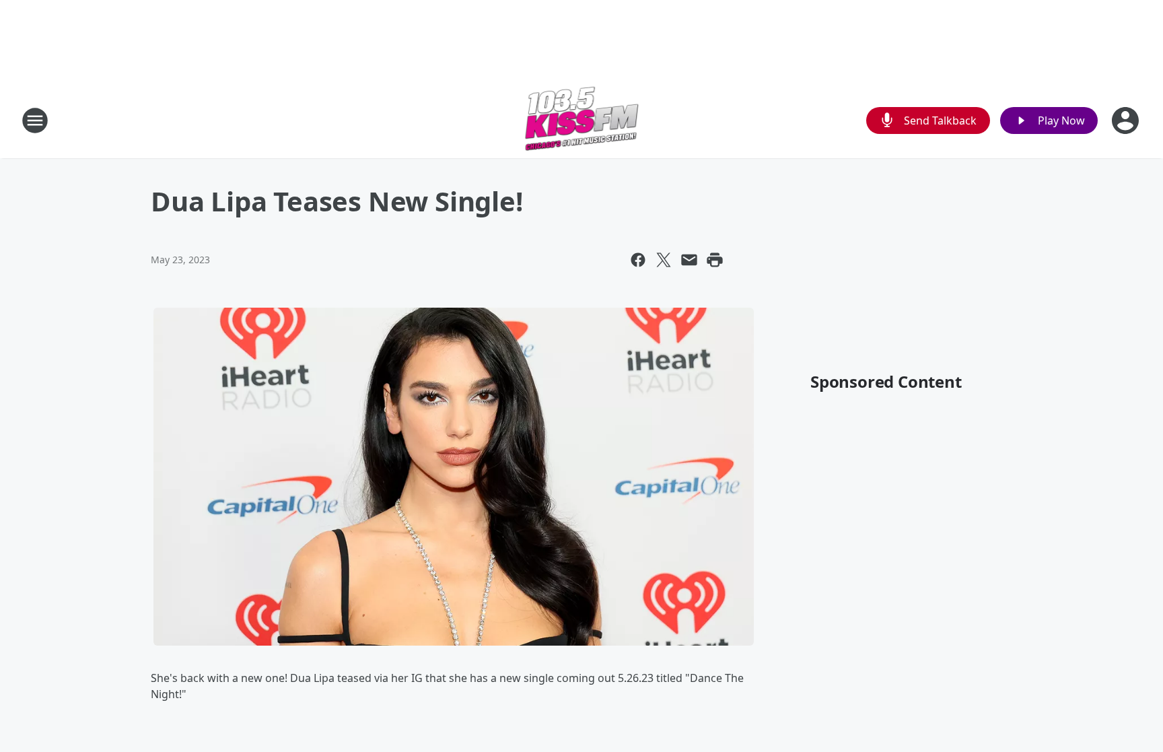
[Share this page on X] (663, 259)
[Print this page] (714, 259)
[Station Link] (582, 120)
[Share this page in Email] (689, 259)
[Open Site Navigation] (35, 120)
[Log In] (1126, 120)
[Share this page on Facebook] (638, 259)
